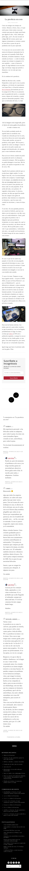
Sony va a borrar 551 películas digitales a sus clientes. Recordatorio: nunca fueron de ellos (14, 777)
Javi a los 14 (7, 766)
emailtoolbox (7, 792)
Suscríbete (14, 378)
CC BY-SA (13, 858)
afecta (11, 334)
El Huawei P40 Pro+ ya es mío (12, 830)
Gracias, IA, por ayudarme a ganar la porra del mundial (14, 792)
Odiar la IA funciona (9, 755)
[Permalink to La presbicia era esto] (14, 11)
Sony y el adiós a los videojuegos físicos (14, 773)
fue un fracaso (6, 89)
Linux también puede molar (11, 824)
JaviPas (11, 458)
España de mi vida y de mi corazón (13, 764)
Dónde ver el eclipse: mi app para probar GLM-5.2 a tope (13, 781)
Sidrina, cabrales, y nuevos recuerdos (14, 761)
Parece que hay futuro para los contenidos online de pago (12, 840)
